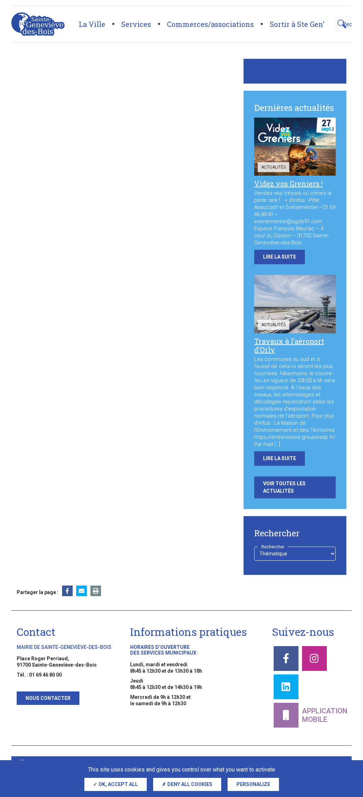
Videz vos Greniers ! (288, 183)
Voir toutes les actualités (284, 487)
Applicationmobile (324, 715)
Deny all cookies (189, 784)
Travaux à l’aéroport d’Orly (289, 345)
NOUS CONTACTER (48, 698)
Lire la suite (279, 257)
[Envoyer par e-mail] (81, 591)
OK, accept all (117, 784)
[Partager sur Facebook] (67, 591)
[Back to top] (345, 758)
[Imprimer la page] (95, 591)
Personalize (253, 784)
